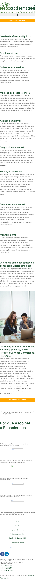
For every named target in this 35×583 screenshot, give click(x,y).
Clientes (17, 526)
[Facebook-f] (2, 554)
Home (18, 522)
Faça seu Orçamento (17, 530)
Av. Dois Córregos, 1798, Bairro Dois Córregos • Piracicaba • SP (16, 560)
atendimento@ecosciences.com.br (11, 562)
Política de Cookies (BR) (17, 538)
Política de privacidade (17, 534)
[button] (17, 14)
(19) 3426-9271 (6, 568)
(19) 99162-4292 (6, 570)
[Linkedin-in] (6, 554)
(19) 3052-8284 (6, 565)
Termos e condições (17, 542)
